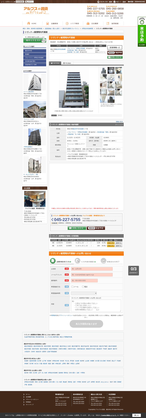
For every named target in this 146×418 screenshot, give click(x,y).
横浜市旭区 (27, 349)
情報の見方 (119, 121)
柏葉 (49, 363)
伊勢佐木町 (55, 361)
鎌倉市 (110, 349)
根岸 (111, 382)
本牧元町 (58, 363)
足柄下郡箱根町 (52, 351)
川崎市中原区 (72, 349)
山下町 (44, 361)
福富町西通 (32, 361)
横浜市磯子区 (76, 346)
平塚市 (105, 349)
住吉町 (77, 361)
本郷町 (92, 361)
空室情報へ (114, 47)
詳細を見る (110, 243)
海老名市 (38, 351)
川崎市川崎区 (62, 349)
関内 (76, 50)
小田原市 (27, 351)
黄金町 (65, 382)
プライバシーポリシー (66, 315)
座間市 (44, 351)
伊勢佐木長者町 (80, 48)
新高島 (30, 384)
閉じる (136, 415)
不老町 (119, 361)
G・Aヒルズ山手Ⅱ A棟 (31, 174)
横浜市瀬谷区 (44, 349)
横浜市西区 (47, 346)
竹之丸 (67, 361)
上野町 (64, 363)
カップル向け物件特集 (52, 337)
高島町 (119, 382)
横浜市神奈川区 (38, 346)
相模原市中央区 (91, 349)
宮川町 (31, 363)
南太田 (98, 382)
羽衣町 (109, 361)
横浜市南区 (55, 346)
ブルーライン (71, 48)
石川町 (39, 361)
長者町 (64, 49)
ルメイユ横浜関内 (29, 91)
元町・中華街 (81, 373)
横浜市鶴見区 (28, 346)
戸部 (25, 384)
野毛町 (72, 361)
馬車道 (66, 373)
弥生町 (62, 361)
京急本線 (69, 52)
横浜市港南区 (112, 346)
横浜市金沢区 (85, 346)
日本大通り (72, 373)
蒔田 (115, 382)
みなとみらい (105, 382)
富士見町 (103, 361)
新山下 (114, 361)
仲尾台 (72, 363)
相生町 (45, 363)
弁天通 (97, 361)
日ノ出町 (76, 52)
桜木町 (26, 373)
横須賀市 (99, 349)
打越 (40, 363)
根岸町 (82, 361)
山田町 (77, 363)
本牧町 (26, 363)
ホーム (28, 394)
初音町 (49, 361)
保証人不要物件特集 (66, 337)
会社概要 (28, 397)
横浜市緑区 (35, 349)
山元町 (87, 361)
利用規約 (54, 315)
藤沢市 (115, 349)
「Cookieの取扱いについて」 (108, 415)
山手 (39, 373)
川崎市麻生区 (81, 349)
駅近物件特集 (40, 337)
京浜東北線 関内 (30, 61)
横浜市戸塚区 (103, 346)
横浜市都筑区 (53, 349)
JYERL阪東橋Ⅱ (28, 147)
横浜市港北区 (94, 346)
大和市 (33, 351)
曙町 (68, 363)
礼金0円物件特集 (29, 337)
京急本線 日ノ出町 (31, 64)
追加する (118, 243)
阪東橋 (61, 373)
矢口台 (36, 363)
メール (76, 287)
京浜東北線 (70, 50)
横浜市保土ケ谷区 (65, 346)
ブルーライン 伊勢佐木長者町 (34, 57)
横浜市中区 (58, 49)
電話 (85, 287)
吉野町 (93, 382)
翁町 (53, 363)
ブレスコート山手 (29, 119)
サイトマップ (30, 404)
